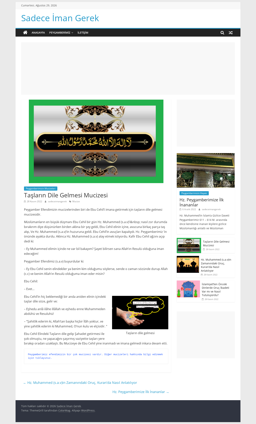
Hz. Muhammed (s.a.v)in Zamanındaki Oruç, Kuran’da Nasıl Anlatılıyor (80, 382)
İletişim (83, 32)
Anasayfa (38, 32)
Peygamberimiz (59, 32)
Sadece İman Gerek (60, 18)
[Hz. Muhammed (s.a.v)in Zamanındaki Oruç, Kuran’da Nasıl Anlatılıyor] (188, 258)
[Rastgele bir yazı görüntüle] (231, 33)
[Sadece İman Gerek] (25, 33)
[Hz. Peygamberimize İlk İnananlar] (206, 155)
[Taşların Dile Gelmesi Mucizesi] (189, 240)
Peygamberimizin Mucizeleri (40, 188)
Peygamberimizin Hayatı (194, 193)
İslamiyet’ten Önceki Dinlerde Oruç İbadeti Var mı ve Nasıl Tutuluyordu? (215, 289)
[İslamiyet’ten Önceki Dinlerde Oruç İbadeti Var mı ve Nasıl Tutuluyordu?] (188, 282)
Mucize (76, 201)
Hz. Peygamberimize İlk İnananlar (140, 391)
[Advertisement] (128, 68)
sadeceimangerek (57, 201)
